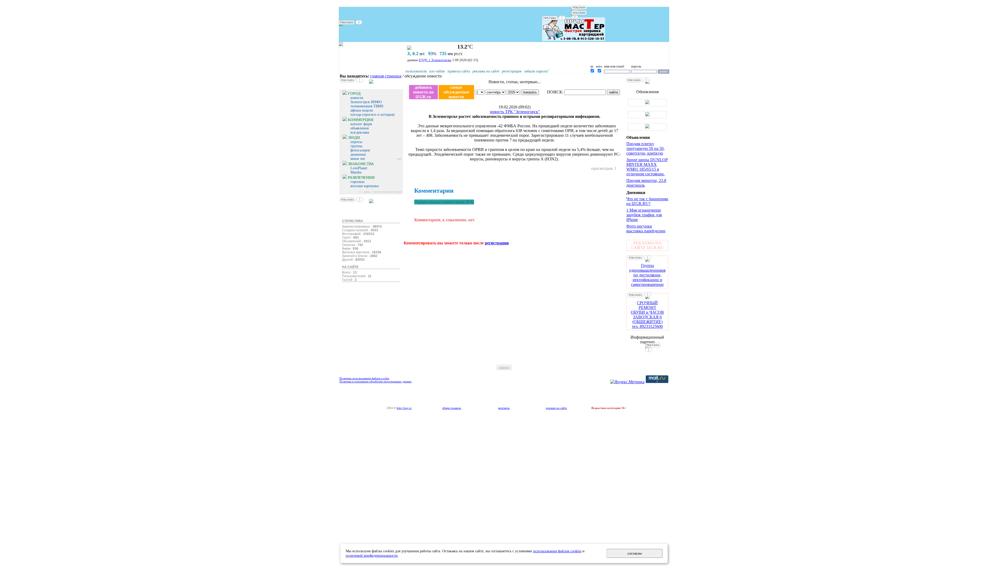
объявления (359, 128)
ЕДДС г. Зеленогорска (435, 60)
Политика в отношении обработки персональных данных (375, 381)
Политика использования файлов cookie (364, 378)
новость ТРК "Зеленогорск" (515, 111)
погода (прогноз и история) (372, 115)
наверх (504, 367)
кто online (437, 71)
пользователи (416, 71)
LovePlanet (358, 168)
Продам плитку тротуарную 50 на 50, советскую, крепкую (645, 148)
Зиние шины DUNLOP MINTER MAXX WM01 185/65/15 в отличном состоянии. (647, 167)
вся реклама (359, 132)
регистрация (511, 71)
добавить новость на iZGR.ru (423, 92)
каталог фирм (361, 124)
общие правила (451, 408)
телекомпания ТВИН (366, 106)
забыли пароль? (536, 71)
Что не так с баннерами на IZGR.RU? (647, 201)
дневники (358, 154)
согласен (634, 553)
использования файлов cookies (557, 551)
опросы (356, 142)
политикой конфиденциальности (372, 555)
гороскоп (357, 182)
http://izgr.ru (404, 408)
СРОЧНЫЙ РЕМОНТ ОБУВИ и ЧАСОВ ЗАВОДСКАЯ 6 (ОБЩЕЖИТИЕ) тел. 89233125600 (647, 315)
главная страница (385, 76)
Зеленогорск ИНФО (366, 102)
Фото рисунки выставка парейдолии (645, 228)
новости (356, 98)
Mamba (355, 172)
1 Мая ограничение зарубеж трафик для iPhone (644, 215)
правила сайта (459, 71)
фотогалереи (360, 150)
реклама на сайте (485, 71)
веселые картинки (364, 186)
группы (356, 146)
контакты (504, 408)
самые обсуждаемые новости (456, 92)
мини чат (357, 159)
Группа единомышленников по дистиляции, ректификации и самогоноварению (647, 275)
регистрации (497, 243)
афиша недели (361, 110)
